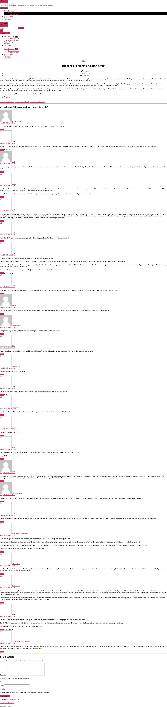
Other (83, 61)
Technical (9, 97)
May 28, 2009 (86, 73)
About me (7, 18)
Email (2, 685)
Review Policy (8, 16)
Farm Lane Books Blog (7, 4)
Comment (3, 675)
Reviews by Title (13, 14)
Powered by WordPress (7, 703)
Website (2, 689)
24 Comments (86, 75)
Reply (2, 129)
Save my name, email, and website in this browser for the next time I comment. (26, 692)
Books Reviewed (9, 11)
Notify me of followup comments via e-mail (15, 678)
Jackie (87, 71)
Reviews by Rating (13, 13)
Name (2, 682)
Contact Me (7, 19)
